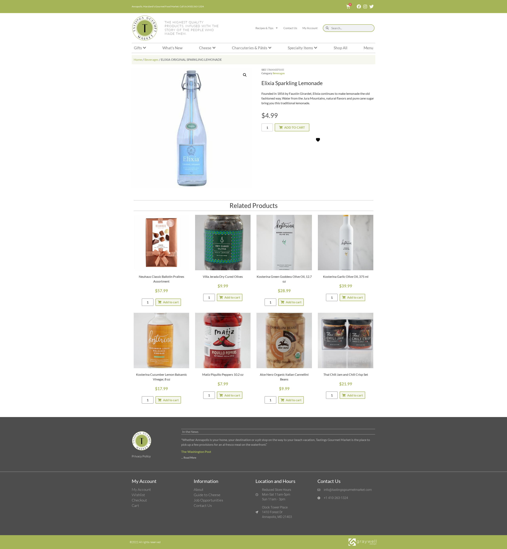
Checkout (139, 500)
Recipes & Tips (264, 28)
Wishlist (138, 495)
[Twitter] (371, 6)
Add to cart (294, 127)
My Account (309, 28)
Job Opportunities (208, 500)
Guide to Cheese (207, 495)
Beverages (151, 59)
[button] (244, 75)
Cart (135, 505)
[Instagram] (365, 6)
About (198, 489)
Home (138, 59)
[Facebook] (359, 6)
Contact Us (290, 28)
